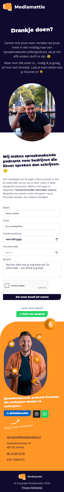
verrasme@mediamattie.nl (24, 437)
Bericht (7, 259)
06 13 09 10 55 (16, 453)
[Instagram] (36, 414)
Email (6, 220)
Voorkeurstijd (10, 246)
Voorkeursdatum (12, 233)
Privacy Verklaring (32, 487)
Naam (6, 207)
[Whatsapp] (45, 414)
